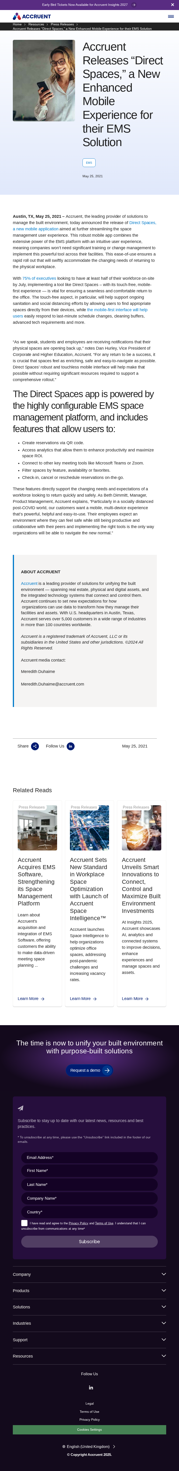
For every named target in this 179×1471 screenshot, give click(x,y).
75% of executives (38, 278)
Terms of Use (104, 1223)
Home (17, 24)
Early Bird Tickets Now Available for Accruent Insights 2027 (85, 5)
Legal (90, 1403)
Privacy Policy (78, 1223)
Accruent (29, 583)
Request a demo (85, 1070)
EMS (89, 162)
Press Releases (62, 24)
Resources (36, 24)
